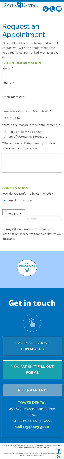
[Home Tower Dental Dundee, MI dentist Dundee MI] (32, 5)
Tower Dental (23, 445)
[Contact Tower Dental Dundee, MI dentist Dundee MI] (32, 323)
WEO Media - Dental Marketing (42, 445)
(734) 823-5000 (36, 427)
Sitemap (47, 447)
